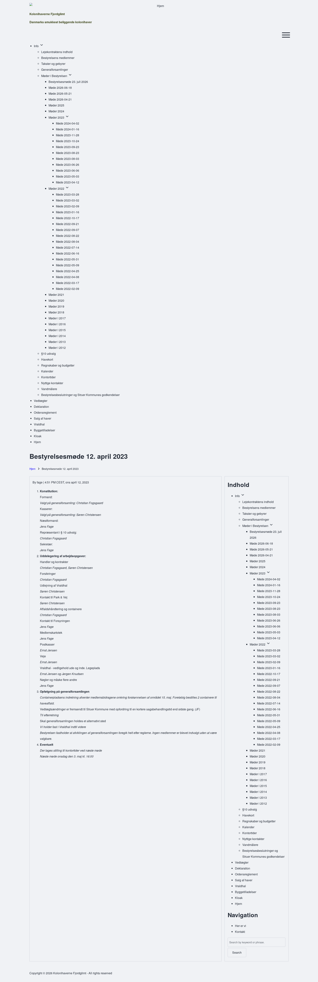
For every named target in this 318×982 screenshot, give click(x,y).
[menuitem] (36, 46)
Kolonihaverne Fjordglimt (47, 14)
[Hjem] (159, 6)
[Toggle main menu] (286, 35)
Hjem (32, 469)
